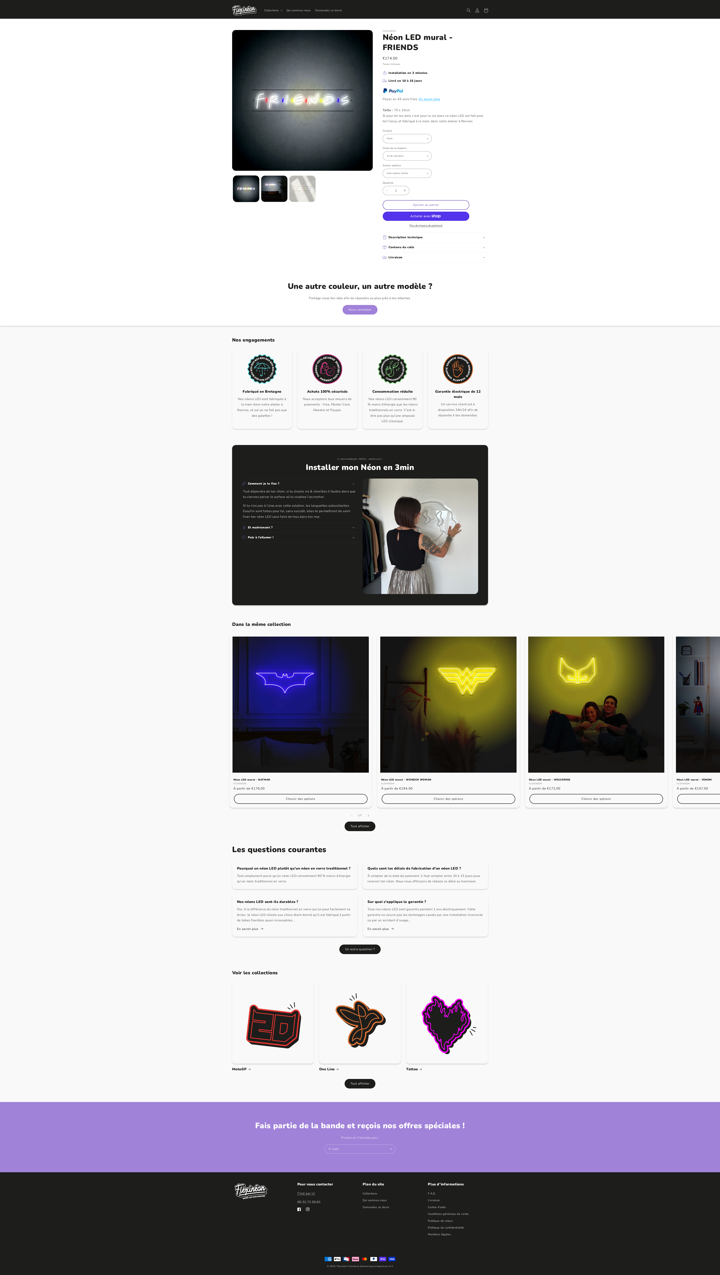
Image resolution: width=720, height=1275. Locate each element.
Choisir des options (301, 799)
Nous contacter (360, 310)
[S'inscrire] (391, 1149)
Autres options (392, 165)
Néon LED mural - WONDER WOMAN (406, 779)
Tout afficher (360, 826)
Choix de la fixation (394, 148)
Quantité (388, 183)
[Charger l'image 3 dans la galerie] (302, 189)
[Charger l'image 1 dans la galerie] (246, 189)
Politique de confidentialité (446, 1227)
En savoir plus (429, 99)
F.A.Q (431, 1193)
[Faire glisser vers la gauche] (351, 815)
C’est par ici (306, 1193)
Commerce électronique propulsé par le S (370, 1266)
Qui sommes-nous (375, 1200)
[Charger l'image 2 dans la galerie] (274, 189)
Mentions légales (439, 1234)
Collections (370, 1193)
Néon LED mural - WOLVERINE (549, 779)
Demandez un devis (376, 1207)
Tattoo (412, 1069)
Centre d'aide (437, 1207)
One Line (327, 1069)
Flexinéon (342, 1266)
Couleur (387, 131)
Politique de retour (440, 1221)
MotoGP (239, 1069)
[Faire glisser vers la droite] (368, 815)
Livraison (434, 1200)
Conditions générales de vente (448, 1214)
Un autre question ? (360, 949)
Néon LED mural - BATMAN (251, 779)
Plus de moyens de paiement (426, 225)
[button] (273, 10)
